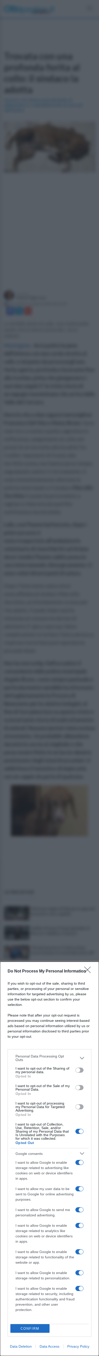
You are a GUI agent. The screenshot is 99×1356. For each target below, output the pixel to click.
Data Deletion (21, 1346)
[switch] (79, 1070)
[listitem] (49, 1058)
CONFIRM (30, 1328)
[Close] (89, 971)
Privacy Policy (78, 1346)
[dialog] (49, 1159)
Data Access (49, 1346)
